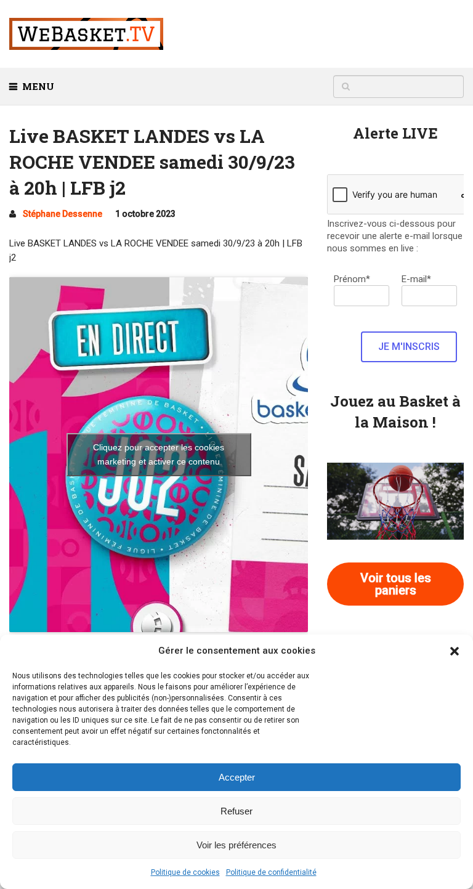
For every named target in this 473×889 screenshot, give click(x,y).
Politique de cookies (185, 872)
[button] (454, 651)
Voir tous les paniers (395, 584)
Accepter (237, 777)
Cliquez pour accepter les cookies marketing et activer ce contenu (158, 454)
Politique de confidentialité (271, 872)
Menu (38, 86)
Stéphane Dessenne (62, 214)
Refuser (236, 811)
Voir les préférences (236, 845)
